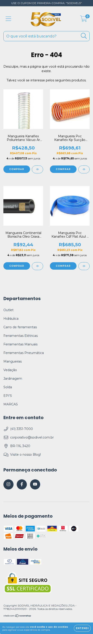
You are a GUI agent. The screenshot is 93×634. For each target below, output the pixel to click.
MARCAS (10, 404)
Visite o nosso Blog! (25, 455)
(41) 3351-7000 (21, 429)
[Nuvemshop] (17, 616)
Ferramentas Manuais (20, 344)
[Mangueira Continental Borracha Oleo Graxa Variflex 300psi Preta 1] (37, 266)
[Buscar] (84, 36)
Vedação (10, 370)
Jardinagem (12, 379)
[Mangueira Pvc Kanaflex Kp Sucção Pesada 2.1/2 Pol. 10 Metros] (84, 169)
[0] (83, 20)
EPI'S (7, 396)
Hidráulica (11, 319)
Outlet (8, 310)
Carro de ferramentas (20, 327)
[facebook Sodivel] (22, 484)
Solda (7, 387)
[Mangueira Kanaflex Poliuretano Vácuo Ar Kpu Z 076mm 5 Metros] (37, 169)
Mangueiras (12, 361)
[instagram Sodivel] (8, 484)
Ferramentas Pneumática (23, 353)
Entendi (82, 628)
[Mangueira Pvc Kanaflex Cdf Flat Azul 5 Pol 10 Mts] (84, 266)
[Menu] (8, 18)
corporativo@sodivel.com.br (32, 437)
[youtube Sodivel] (35, 484)
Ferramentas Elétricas (20, 336)
